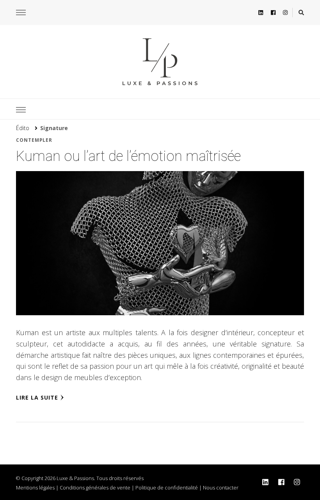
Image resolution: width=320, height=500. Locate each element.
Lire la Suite (37, 397)
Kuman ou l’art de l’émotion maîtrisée (128, 156)
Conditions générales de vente (95, 487)
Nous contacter (220, 487)
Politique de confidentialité (166, 487)
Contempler (34, 140)
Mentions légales (35, 487)
